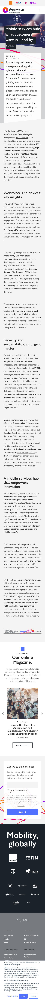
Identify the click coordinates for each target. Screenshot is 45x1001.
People (6, 939)
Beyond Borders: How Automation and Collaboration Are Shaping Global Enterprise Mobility (22, 729)
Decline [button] (33, 996)
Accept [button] (23, 996)
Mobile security (22, 137)
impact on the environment (28, 442)
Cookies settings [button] (12, 996)
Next (42, 713)
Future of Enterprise (31, 936)
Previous (3, 713)
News (6, 942)
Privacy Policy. (21, 806)
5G (25, 939)
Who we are (8, 936)
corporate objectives (26, 452)
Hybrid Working (30, 942)
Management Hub (10, 955)
